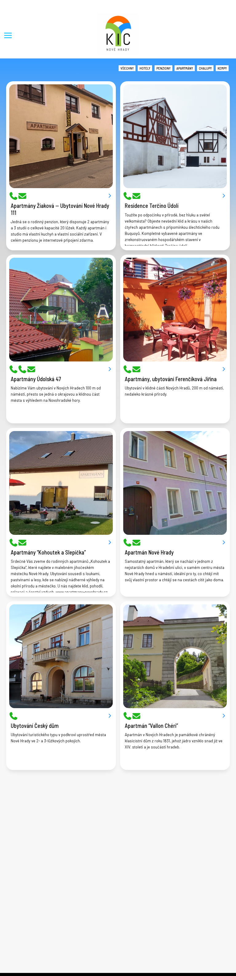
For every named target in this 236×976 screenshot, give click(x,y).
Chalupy (205, 68)
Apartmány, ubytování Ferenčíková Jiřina (171, 379)
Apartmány (184, 68)
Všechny (127, 68)
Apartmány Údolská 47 (36, 379)
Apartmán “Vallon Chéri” (151, 725)
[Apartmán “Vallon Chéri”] (175, 656)
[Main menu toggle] (8, 35)
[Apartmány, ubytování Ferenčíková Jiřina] (175, 309)
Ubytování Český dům (35, 725)
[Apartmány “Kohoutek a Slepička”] (61, 483)
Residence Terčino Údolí (152, 205)
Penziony (163, 68)
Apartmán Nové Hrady (149, 552)
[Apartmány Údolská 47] (61, 309)
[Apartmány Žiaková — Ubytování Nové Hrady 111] (61, 136)
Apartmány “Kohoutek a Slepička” (48, 552)
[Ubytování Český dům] (61, 656)
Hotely (145, 68)
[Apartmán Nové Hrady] (175, 483)
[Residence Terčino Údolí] (175, 136)
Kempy (222, 68)
